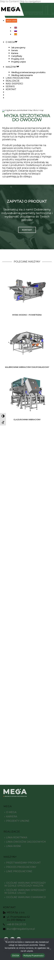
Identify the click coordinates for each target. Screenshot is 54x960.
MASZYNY (11, 67)
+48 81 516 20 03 (16, 924)
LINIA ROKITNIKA (16, 837)
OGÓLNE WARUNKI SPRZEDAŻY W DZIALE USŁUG (25, 891)
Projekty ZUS (17, 59)
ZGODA (15, 955)
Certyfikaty (16, 56)
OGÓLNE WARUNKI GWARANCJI (26, 897)
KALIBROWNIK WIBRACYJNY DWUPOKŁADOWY (27, 367)
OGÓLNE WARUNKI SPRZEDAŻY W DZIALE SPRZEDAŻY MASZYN (25, 884)
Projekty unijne (18, 61)
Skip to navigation (30, 1)
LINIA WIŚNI (13, 846)
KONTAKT (11, 89)
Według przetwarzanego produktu (28, 72)
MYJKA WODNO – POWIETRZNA (27, 315)
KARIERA (11, 816)
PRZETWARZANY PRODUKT (23, 862)
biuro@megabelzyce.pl (21, 929)
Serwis (14, 50)
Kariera (14, 53)
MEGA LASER (11, 21)
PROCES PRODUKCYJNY (21, 867)
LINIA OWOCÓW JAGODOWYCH (26, 841)
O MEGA (10, 42)
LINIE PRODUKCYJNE (19, 871)
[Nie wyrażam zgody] (50, 949)
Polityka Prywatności (34, 955)
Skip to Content (9, 1)
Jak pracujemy (18, 47)
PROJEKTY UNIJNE (17, 820)
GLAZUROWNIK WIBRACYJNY (27, 419)
